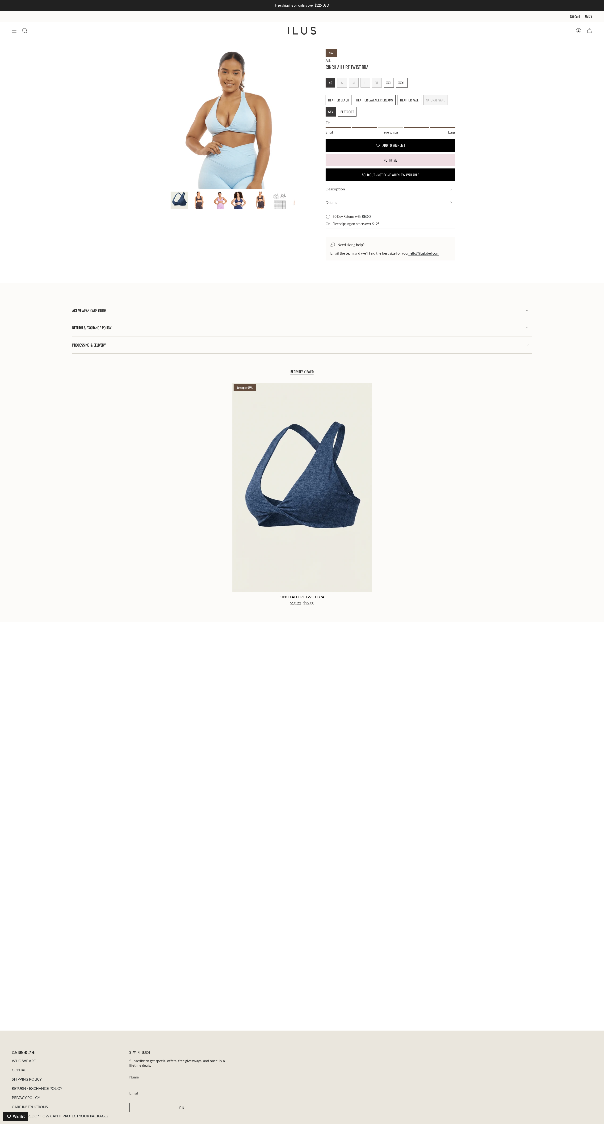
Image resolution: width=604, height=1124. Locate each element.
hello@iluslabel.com (423, 253)
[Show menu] (14, 30)
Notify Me (390, 160)
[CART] (589, 30)
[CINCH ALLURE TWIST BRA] (302, 487)
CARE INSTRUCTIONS (30, 1106)
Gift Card (575, 16)
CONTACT (20, 1070)
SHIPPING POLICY (27, 1079)
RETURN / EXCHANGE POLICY (37, 1088)
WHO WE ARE (24, 1060)
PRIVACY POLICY (26, 1097)
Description (335, 189)
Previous (170, 119)
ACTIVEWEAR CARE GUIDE (89, 310)
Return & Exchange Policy (91, 328)
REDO (366, 216)
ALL (328, 61)
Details (331, 202)
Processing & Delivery (89, 345)
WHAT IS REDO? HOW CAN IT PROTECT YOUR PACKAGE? (60, 1116)
